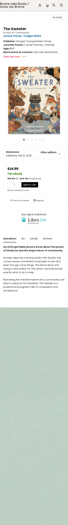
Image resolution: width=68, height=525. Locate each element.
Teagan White (32, 36)
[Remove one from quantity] (10, 185)
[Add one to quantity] (18, 185)
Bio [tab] (23, 238)
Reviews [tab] (47, 238)
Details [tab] (34, 238)
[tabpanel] (34, 272)
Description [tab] (9, 238)
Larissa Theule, (13, 36)
